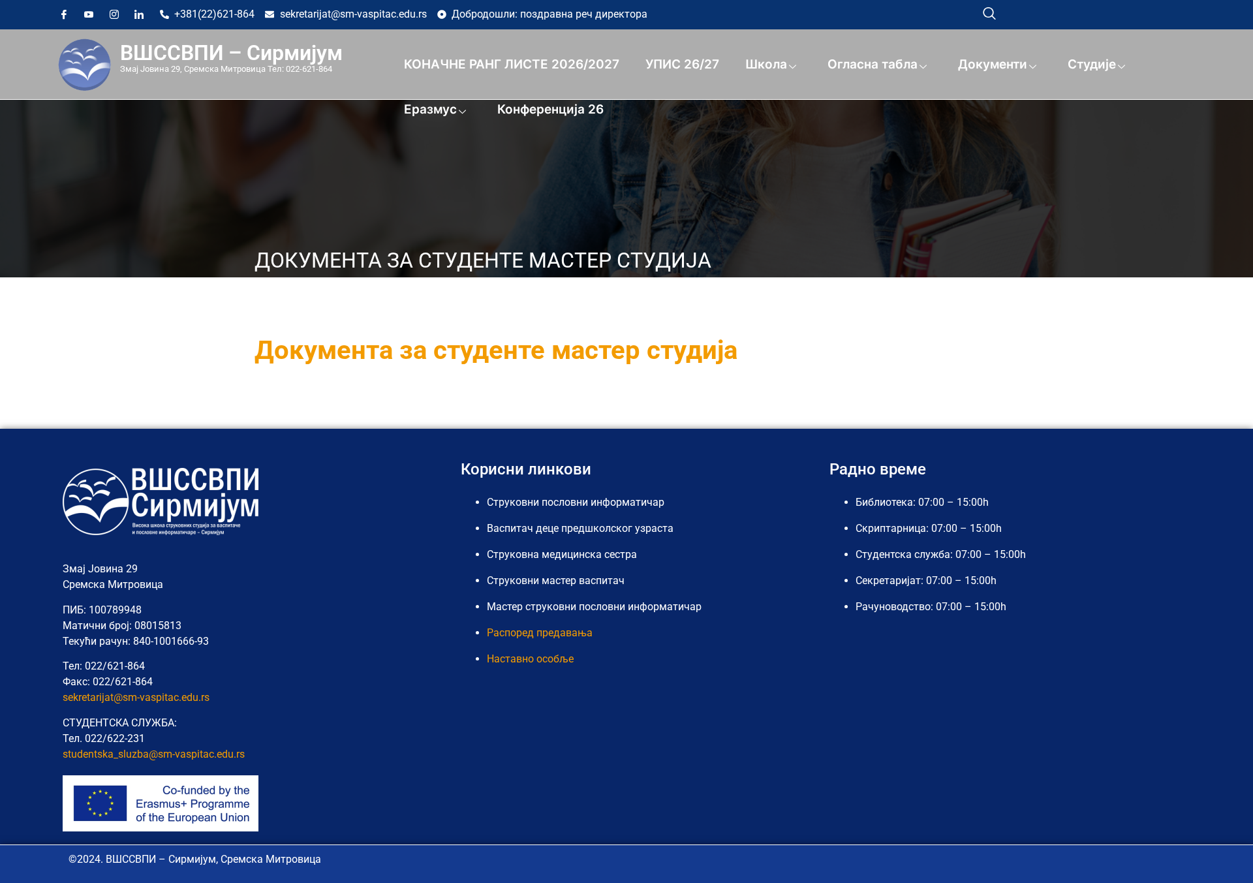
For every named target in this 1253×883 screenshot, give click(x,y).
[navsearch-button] (989, 13)
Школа (766, 64)
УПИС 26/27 (682, 64)
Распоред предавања (540, 633)
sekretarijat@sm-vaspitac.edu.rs (136, 697)
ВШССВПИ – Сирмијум (231, 52)
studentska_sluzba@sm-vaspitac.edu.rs (154, 754)
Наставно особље (530, 659)
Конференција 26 (550, 109)
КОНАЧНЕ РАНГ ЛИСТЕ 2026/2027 (511, 64)
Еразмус (430, 109)
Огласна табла (873, 64)
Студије (1092, 64)
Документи (992, 64)
